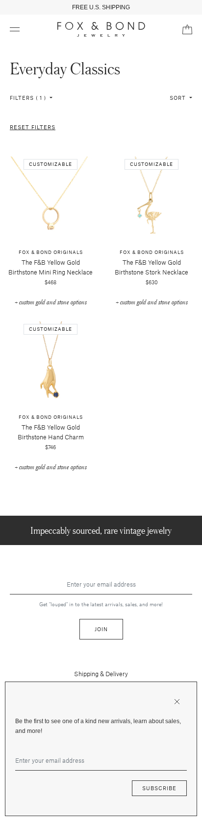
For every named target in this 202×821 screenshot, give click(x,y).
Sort (179, 97)
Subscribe (159, 788)
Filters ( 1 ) (29, 97)
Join (101, 629)
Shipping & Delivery (101, 674)
